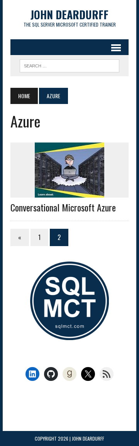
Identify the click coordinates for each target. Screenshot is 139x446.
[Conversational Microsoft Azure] (69, 192)
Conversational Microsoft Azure (63, 207)
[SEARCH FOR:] (69, 64)
